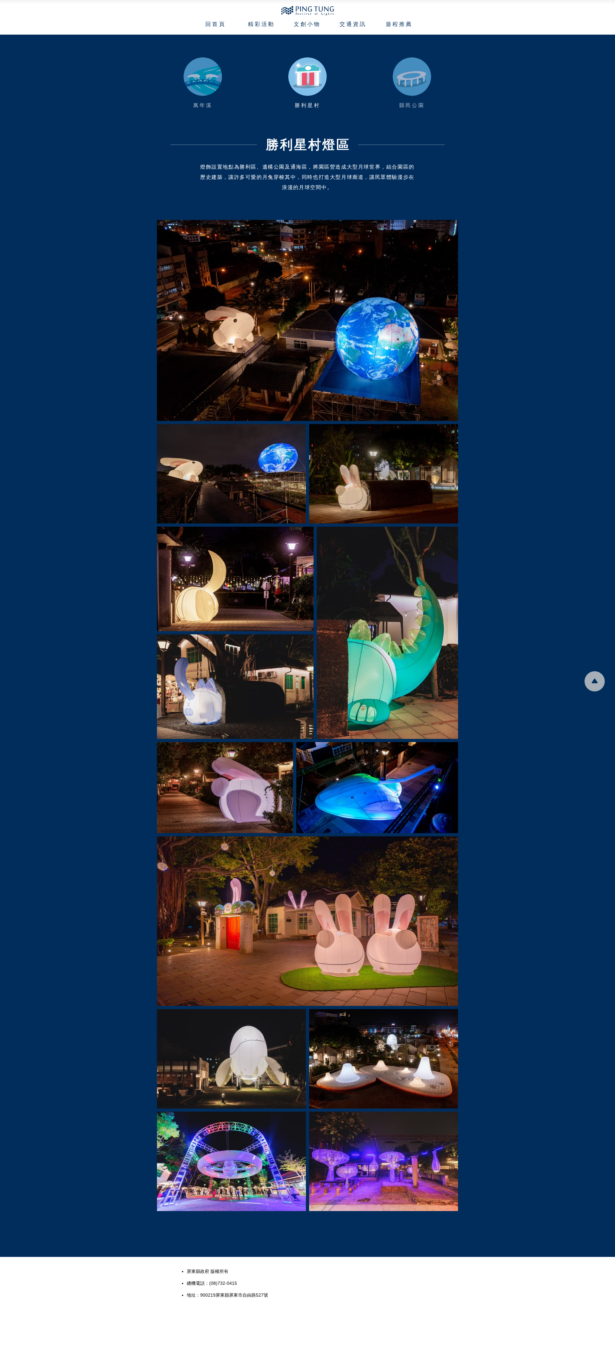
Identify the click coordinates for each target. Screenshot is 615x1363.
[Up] (203, 76)
